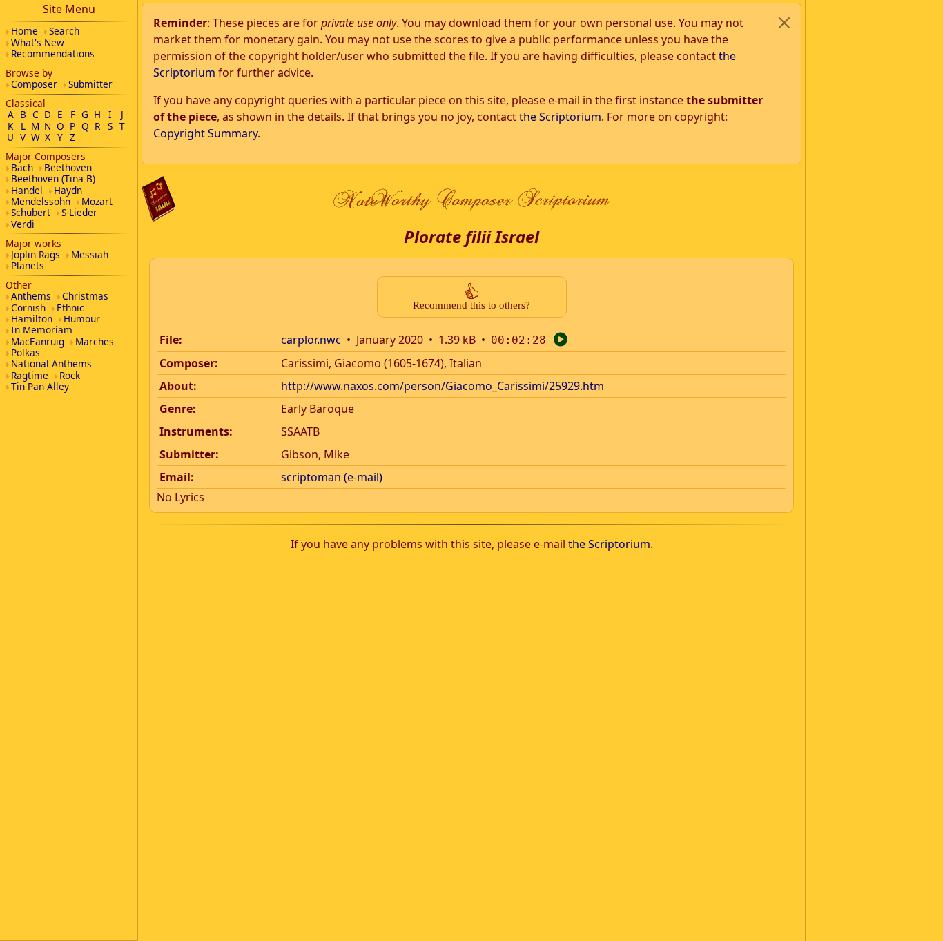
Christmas (85, 295)
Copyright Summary (205, 133)
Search (64, 30)
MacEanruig (37, 341)
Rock (69, 375)
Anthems (31, 295)
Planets (27, 265)
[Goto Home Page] (159, 199)
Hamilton (31, 318)
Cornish (28, 307)
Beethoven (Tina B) (53, 178)
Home (24, 30)
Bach (22, 167)
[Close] (784, 22)
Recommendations (53, 53)
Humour (82, 318)
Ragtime (29, 375)
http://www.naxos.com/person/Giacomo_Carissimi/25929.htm (442, 386)
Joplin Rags (35, 254)
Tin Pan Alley (40, 386)
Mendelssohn (40, 201)
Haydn (68, 190)
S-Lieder (79, 212)
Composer (34, 83)
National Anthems (51, 363)
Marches (94, 341)
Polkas (25, 352)
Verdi (23, 224)
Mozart (97, 201)
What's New (37, 42)
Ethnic (70, 307)
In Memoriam (41, 329)
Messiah (89, 254)
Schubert (30, 212)
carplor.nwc (311, 339)
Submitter (90, 83)
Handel (27, 190)
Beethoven (68, 167)
